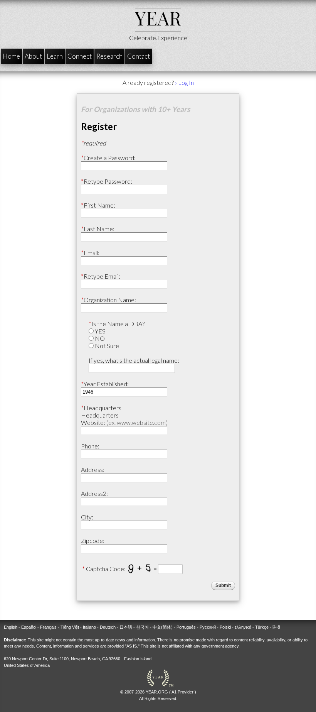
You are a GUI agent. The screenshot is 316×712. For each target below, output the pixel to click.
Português (186, 627)
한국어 (142, 627)
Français (48, 627)
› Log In (184, 82)
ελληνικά (243, 627)
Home (11, 56)
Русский (208, 627)
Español (28, 627)
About (33, 56)
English (10, 627)
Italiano (89, 627)
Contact (138, 56)
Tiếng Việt (70, 627)
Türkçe (262, 627)
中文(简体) (163, 627)
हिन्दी (276, 627)
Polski (225, 627)
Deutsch (108, 627)
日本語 (125, 627)
